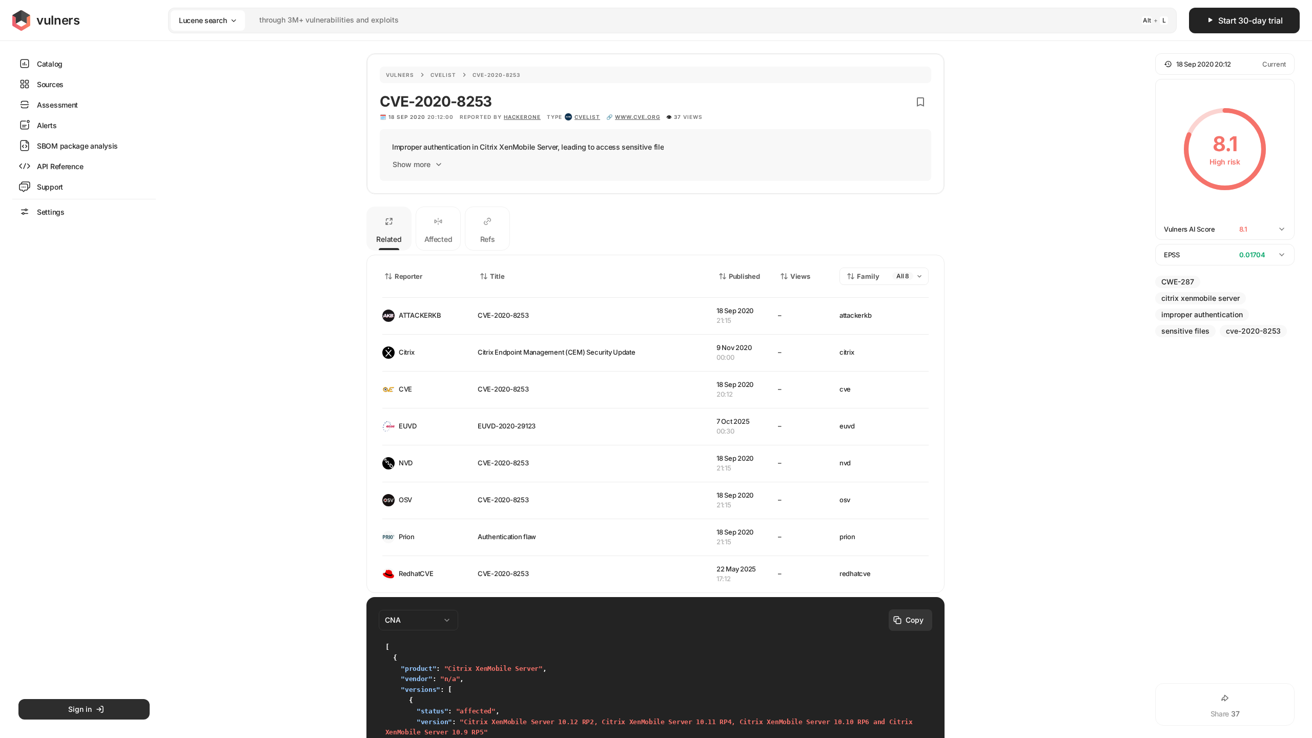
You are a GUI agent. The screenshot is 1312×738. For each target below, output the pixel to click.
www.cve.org (637, 117)
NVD (406, 463)
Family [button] (868, 276)
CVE (405, 389)
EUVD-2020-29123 (507, 426)
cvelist (587, 117)
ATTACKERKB (420, 315)
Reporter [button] (408, 276)
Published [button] (744, 276)
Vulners (400, 75)
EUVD (408, 426)
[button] (1225, 64)
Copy (915, 620)
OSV (405, 500)
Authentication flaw (507, 536)
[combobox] (659, 20)
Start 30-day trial (1250, 20)
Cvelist (443, 75)
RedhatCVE (416, 573)
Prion (407, 536)
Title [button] (497, 276)
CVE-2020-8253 (503, 315)
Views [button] (800, 276)
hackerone (522, 117)
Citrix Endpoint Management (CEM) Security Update (557, 352)
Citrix (406, 352)
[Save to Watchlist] (920, 102)
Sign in (80, 709)
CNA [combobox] (393, 620)
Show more (411, 164)
